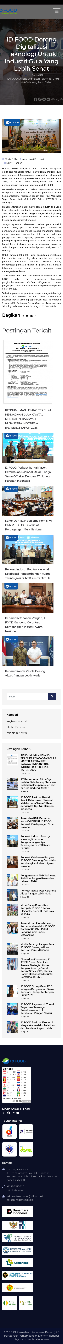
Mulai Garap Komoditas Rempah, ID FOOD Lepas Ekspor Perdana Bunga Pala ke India (37, 909)
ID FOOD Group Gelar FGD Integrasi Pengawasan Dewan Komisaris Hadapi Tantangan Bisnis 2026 (38, 990)
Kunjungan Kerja (17, 732)
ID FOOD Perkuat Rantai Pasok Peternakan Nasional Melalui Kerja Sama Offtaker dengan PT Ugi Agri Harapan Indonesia (37, 803)
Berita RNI (38, 75)
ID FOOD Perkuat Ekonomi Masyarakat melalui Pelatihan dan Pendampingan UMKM (38, 1025)
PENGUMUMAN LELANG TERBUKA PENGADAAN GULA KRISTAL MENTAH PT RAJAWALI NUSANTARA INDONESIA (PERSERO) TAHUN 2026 (28, 419)
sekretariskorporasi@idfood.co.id (25, 1196)
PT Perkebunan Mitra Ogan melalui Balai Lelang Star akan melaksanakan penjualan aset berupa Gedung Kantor (38, 783)
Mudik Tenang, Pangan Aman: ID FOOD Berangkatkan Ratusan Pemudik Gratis (38, 947)
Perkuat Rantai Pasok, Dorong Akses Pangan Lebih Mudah (38, 892)
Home (23, 75)
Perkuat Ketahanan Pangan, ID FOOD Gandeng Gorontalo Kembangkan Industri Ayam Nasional (38, 862)
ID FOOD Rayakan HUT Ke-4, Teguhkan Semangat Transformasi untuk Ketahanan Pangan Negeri (37, 1009)
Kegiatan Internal (17, 721)
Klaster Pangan (14, 163)
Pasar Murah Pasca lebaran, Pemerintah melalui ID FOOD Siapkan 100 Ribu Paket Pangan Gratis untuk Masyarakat (38, 929)
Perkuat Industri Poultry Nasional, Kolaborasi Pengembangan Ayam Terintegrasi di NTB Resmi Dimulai (28, 574)
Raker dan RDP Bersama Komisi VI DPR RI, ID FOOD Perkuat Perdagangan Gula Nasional (28, 525)
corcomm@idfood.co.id (20, 1200)
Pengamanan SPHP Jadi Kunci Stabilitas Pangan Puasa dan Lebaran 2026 (38, 878)
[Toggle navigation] (57, 11)
